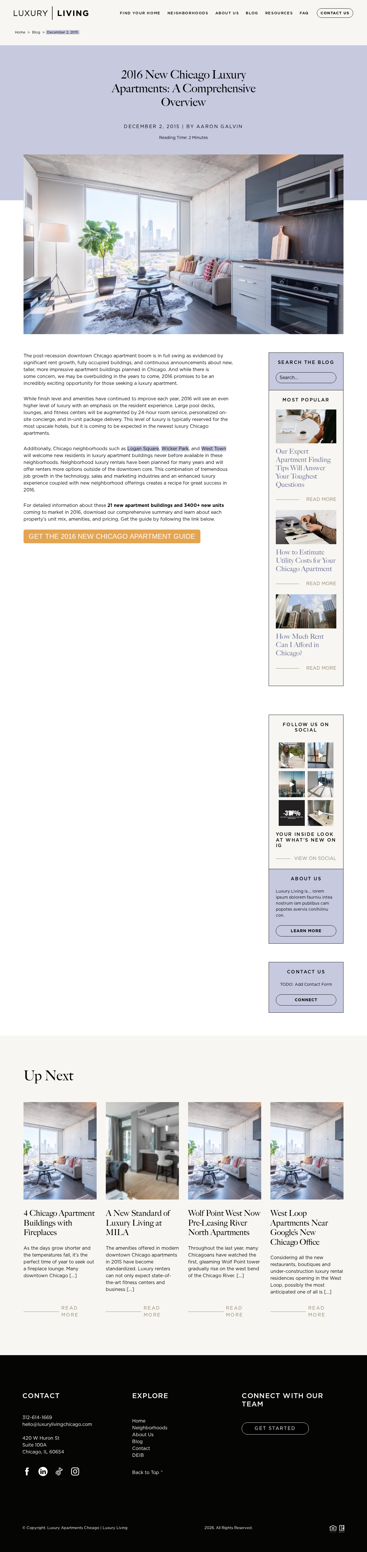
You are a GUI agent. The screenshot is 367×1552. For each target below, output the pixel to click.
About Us (143, 1434)
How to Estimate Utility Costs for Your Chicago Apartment (306, 560)
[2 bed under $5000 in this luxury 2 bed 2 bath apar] (321, 755)
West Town (213, 448)
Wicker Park (175, 448)
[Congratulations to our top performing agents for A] (292, 784)
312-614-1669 (37, 1417)
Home (20, 32)
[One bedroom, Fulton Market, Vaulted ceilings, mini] (321, 784)
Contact (141, 1448)
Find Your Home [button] (140, 13)
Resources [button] (279, 13)
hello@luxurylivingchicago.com (57, 1424)
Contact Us (335, 13)
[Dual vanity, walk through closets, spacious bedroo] (321, 813)
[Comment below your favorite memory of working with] (292, 755)
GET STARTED (275, 1428)
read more (70, 1311)
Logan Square (143, 448)
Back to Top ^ (147, 1472)
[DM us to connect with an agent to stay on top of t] (292, 813)
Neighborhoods (149, 1427)
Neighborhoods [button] (187, 13)
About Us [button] (227, 13)
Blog (252, 13)
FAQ (304, 13)
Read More (321, 499)
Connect (306, 1000)
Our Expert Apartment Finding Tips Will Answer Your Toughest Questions (303, 468)
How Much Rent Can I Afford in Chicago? (300, 645)
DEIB (138, 1455)
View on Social (315, 858)
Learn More (306, 930)
